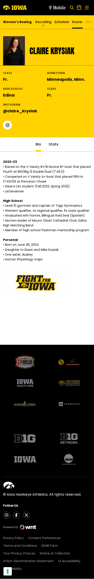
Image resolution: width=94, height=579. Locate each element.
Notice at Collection (55, 553)
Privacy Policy (13, 538)
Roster (77, 22)
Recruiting (43, 22)
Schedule (61, 22)
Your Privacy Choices (19, 553)
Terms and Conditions (20, 545)
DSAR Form (50, 545)
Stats (53, 144)
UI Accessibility (69, 561)
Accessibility (12, 568)
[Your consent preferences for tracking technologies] (7, 571)
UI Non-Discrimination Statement (28, 561)
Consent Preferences (44, 538)
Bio (38, 144)
